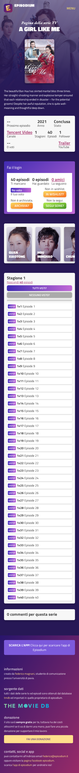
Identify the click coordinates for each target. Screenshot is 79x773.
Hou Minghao (45, 255)
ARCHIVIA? (22, 205)
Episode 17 (28, 425)
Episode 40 (28, 597)
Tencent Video (19, 132)
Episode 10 (28, 373)
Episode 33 (28, 545)
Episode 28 (28, 508)
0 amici (58, 179)
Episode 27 (28, 500)
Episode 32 (28, 537)
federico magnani (25, 674)
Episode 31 (28, 530)
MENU (71, 8)
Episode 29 (28, 515)
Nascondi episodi (20, 282)
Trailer (64, 143)
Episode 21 (28, 455)
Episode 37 (28, 575)
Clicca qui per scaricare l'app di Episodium (39, 647)
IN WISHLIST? (55, 194)
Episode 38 (28, 582)
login (18, 167)
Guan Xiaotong (17, 255)
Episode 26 (28, 493)
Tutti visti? (39, 288)
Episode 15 (28, 411)
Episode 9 (26, 366)
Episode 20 (28, 448)
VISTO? (12, 306)
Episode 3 (26, 321)
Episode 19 (28, 440)
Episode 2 (26, 313)
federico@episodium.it (55, 756)
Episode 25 (28, 485)
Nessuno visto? (39, 295)
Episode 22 (28, 463)
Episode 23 (28, 470)
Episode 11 (28, 381)
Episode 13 (28, 396)
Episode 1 (26, 306)
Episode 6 (26, 343)
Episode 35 (28, 560)
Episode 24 (28, 478)
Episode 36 (28, 567)
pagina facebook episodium (39, 760)
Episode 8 (26, 358)
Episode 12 (28, 388)
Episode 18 (28, 433)
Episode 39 (28, 590)
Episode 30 (28, 522)
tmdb (7, 698)
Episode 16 (28, 418)
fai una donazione (38, 739)
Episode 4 (26, 328)
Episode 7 (26, 351)
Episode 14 (28, 403)
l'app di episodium (22, 765)
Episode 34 (28, 552)
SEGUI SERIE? (55, 205)
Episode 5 (26, 336)
